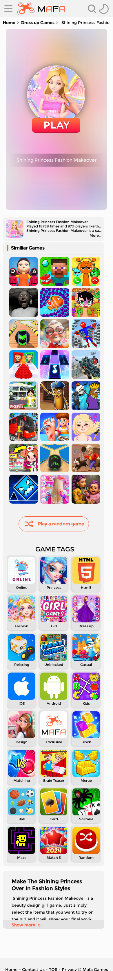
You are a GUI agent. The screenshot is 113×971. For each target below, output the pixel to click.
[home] (41, 8)
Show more (23, 925)
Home (9, 22)
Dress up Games (37, 22)
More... (95, 235)
